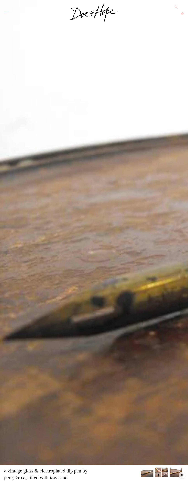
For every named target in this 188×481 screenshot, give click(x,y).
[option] (147, 472)
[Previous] (140, 473)
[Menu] (6, 13)
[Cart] (182, 13)
